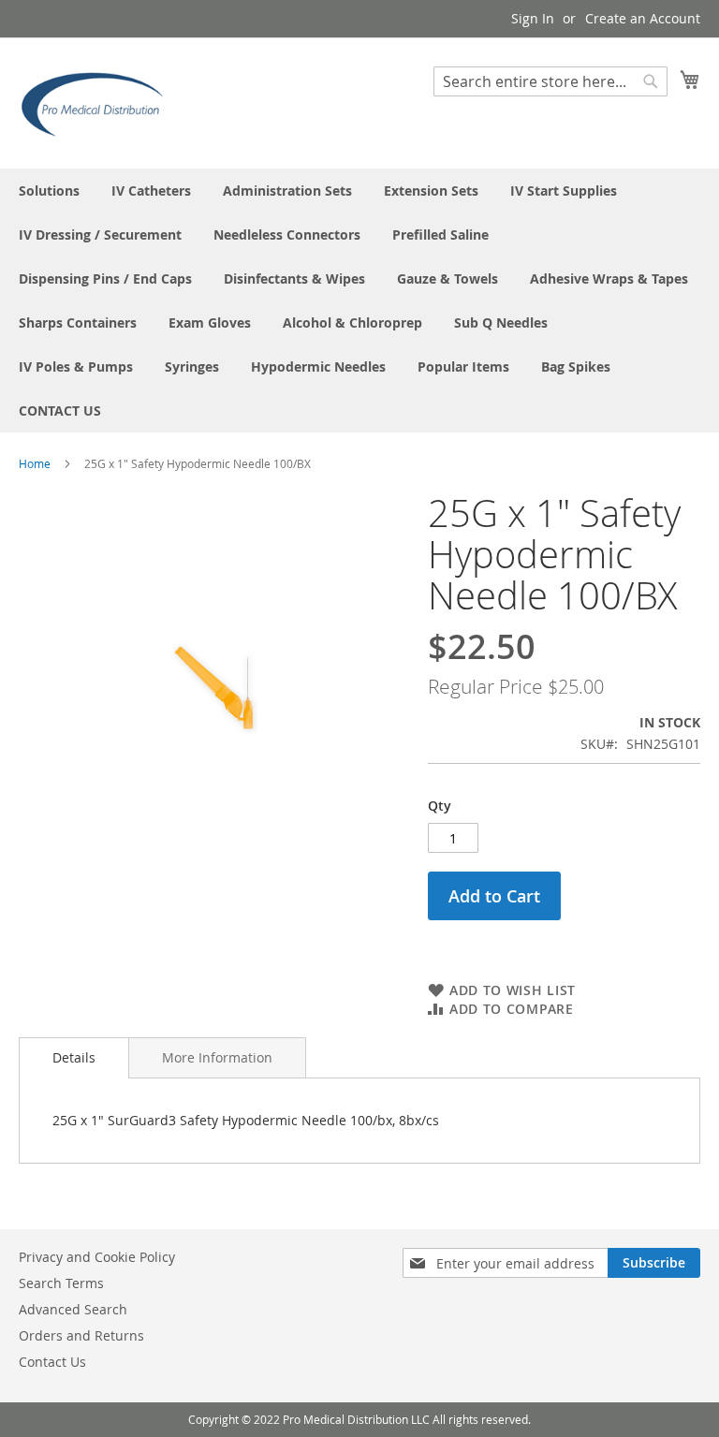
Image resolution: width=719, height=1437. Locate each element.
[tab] (74, 1057)
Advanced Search (73, 1309)
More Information (217, 1057)
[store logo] (98, 102)
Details (73, 1057)
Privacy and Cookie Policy (97, 1257)
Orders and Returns (81, 1335)
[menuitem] (49, 191)
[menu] (359, 301)
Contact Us (52, 1362)
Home (35, 463)
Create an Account (642, 18)
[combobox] (550, 81)
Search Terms (61, 1283)
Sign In (532, 18)
